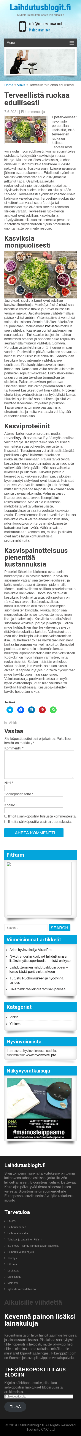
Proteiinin (69, 390)
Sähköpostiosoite (18, 794)
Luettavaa (13, 1270)
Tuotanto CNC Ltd (40, 1429)
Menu (10, 43)
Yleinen (15, 1024)
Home (8, 85)
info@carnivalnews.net (45, 23)
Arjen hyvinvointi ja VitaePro (31, 950)
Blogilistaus (14, 1276)
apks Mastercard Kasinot (22, 1289)
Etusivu (12, 1220)
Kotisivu (10, 805)
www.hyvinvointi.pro (41, 1055)
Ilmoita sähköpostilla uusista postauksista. (40, 821)
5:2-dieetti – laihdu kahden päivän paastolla (33, 1245)
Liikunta (12, 1264)
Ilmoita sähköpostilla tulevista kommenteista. (42, 816)
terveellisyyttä (15, 438)
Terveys (12, 1258)
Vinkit (21, 85)
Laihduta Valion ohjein (21, 1252)
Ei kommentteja (33, 112)
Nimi (8, 783)
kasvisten (52, 326)
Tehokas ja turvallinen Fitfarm (25, 1239)
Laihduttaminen (17, 1227)
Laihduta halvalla (18, 1233)
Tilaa (15, 1407)
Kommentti (14, 748)
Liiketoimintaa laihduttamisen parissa (37, 989)
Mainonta (13, 1283)
